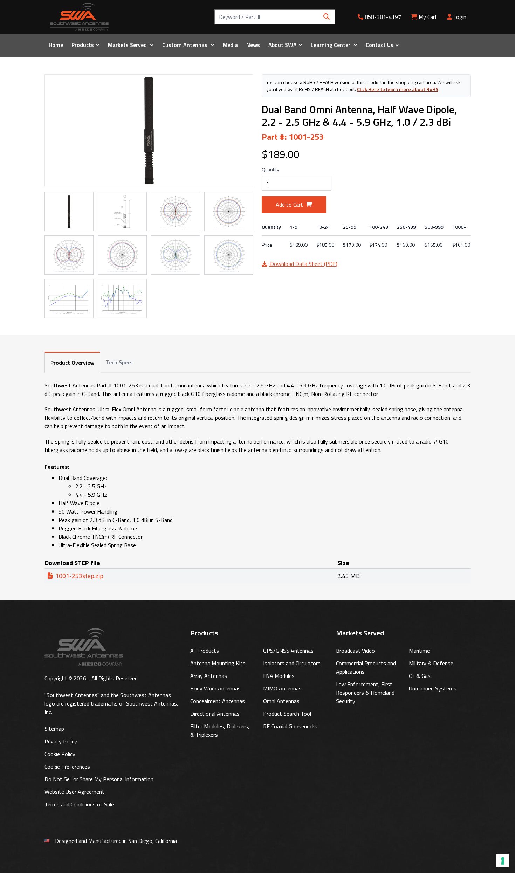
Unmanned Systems (432, 688)
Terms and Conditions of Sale (79, 804)
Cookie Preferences (67, 766)
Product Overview (72, 362)
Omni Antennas (281, 701)
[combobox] (274, 16)
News (253, 45)
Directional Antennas (215, 713)
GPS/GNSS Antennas (288, 650)
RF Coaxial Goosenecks (290, 726)
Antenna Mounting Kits (218, 663)
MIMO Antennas (282, 688)
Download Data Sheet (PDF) (303, 264)
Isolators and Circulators (292, 663)
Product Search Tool (287, 713)
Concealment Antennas (217, 701)
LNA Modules (279, 676)
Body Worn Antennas (215, 688)
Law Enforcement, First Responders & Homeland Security (365, 692)
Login (459, 17)
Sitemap (54, 728)
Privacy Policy (60, 741)
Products (82, 45)
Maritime (419, 650)
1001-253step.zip (79, 575)
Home (56, 45)
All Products (204, 650)
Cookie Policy (59, 754)
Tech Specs (119, 362)
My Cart (428, 17)
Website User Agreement (74, 792)
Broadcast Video (355, 650)
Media (230, 45)
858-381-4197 (382, 17)
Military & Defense (431, 663)
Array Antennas (208, 676)
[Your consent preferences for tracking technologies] (502, 860)
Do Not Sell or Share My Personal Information (98, 779)
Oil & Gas (420, 676)
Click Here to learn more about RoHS (397, 89)
